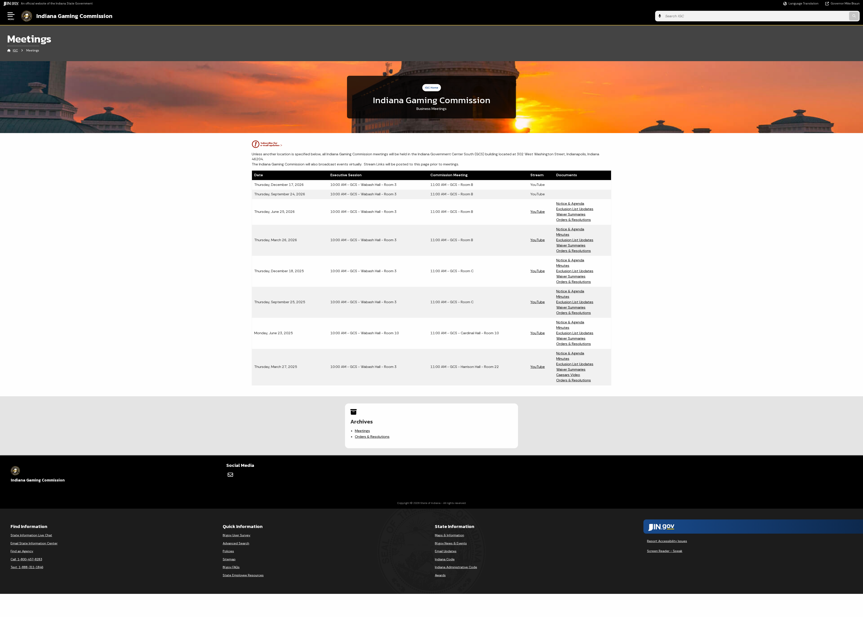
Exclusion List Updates (574, 209)
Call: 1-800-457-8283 (26, 559)
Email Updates (445, 551)
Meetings (362, 430)
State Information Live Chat (31, 535)
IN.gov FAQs (231, 567)
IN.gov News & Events (451, 543)
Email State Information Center (34, 543)
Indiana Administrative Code (456, 567)
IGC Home (431, 87)
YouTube (537, 211)
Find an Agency (22, 551)
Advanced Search (236, 543)
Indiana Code (445, 559)
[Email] (230, 474)
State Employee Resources (243, 575)
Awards (440, 575)
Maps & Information (449, 535)
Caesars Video (568, 374)
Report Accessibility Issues (667, 541)
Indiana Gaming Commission (74, 16)
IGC (15, 50)
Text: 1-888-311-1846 (27, 567)
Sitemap (229, 559)
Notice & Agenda (570, 203)
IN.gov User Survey (236, 535)
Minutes (562, 234)
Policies (228, 551)
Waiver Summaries (570, 214)
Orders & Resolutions (573, 219)
